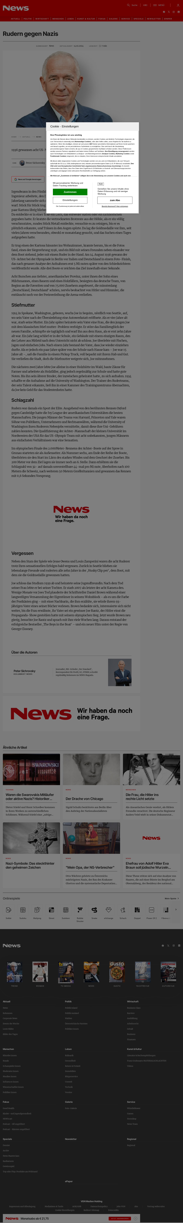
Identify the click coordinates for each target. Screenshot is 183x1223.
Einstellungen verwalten (70, 200)
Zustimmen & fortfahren (70, 192)
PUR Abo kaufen (115, 200)
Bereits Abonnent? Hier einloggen (115, 206)
